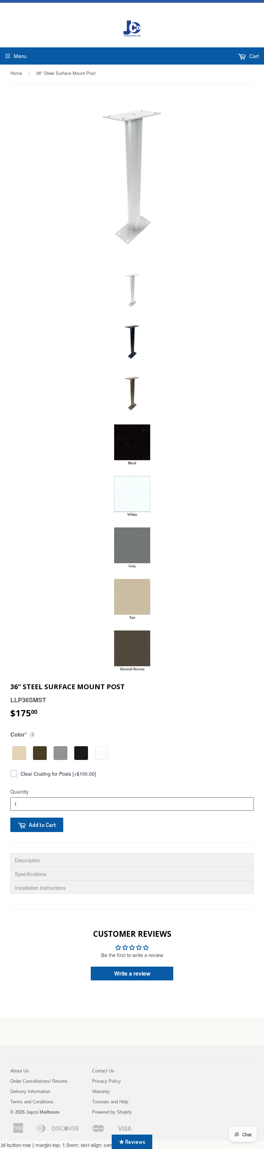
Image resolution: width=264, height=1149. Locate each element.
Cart (253, 55)
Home (16, 73)
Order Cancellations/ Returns (39, 1081)
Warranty (101, 1091)
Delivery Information (30, 1091)
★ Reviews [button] (132, 1141)
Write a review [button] (132, 973)
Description (27, 860)
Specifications (30, 873)
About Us (19, 1070)
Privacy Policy (106, 1081)
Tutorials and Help (110, 1101)
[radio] (19, 753)
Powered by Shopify (112, 1112)
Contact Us (103, 1070)
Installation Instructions (40, 887)
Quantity (19, 791)
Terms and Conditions (32, 1101)
